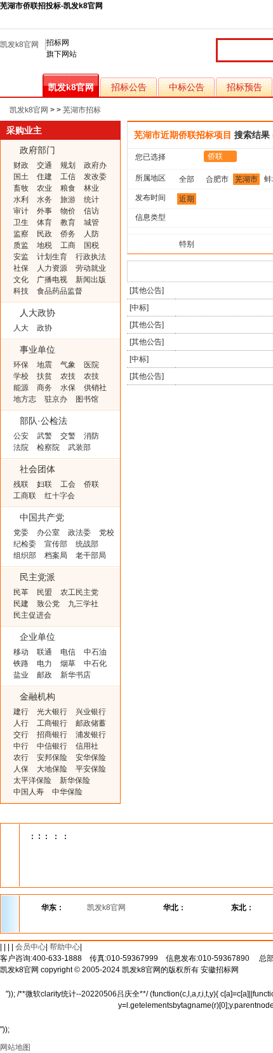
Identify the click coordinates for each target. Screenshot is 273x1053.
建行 (21, 711)
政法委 (79, 532)
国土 (21, 176)
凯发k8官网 (19, 44)
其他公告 (146, 290)
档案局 (55, 555)
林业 (91, 188)
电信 (68, 652)
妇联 (44, 484)
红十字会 (59, 495)
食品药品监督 (60, 291)
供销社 (95, 387)
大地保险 (52, 768)
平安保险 (91, 768)
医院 (91, 364)
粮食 (68, 188)
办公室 (48, 532)
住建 (44, 176)
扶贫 (44, 376)
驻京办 (55, 399)
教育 (68, 222)
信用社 (87, 746)
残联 (21, 484)
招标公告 (129, 87)
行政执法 (91, 256)
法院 (21, 447)
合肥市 (217, 179)
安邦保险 (52, 757)
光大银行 (52, 711)
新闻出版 (91, 279)
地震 (44, 364)
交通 (44, 165)
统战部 (87, 544)
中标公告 (186, 87)
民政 (44, 233)
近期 (186, 198)
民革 (21, 592)
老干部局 (91, 555)
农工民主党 (79, 592)
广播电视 (52, 279)
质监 (21, 245)
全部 (186, 179)
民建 (21, 603)
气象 (68, 364)
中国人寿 (28, 791)
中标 (139, 307)
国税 (91, 245)
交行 (21, 734)
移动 (21, 652)
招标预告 (244, 87)
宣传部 (55, 544)
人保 (21, 768)
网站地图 (15, 1047)
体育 (44, 222)
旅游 (68, 199)
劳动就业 (91, 268)
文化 (21, 279)
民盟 (44, 592)
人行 (21, 723)
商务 (44, 387)
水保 (68, 387)
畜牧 (21, 188)
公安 (21, 435)
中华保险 (67, 791)
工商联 (24, 495)
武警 (44, 435)
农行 (21, 757)
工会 (68, 484)
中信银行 (52, 746)
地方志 (24, 399)
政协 (44, 327)
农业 (44, 188)
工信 (68, 176)
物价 (68, 211)
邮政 (44, 674)
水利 (21, 199)
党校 (106, 532)
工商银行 (52, 723)
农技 (68, 376)
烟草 (68, 663)
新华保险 (75, 780)
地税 (44, 245)
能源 (21, 387)
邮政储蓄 (91, 723)
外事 (44, 211)
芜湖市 (246, 179)
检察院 (48, 447)
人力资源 (52, 268)
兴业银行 (91, 711)
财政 (21, 165)
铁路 (21, 663)
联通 (44, 652)
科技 (21, 291)
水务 (44, 199)
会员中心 (30, 946)
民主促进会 (32, 615)
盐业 (21, 674)
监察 (21, 233)
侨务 (68, 233)
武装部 (79, 447)
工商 (68, 245)
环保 (21, 364)
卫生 (21, 222)
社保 (21, 268)
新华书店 (75, 674)
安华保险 (91, 757)
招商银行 (52, 734)
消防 (91, 435)
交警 (68, 435)
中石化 (95, 663)
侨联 (91, 484)
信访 (91, 211)
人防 (91, 233)
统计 (91, 199)
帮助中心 (65, 946)
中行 (21, 746)
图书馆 (87, 399)
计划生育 (52, 256)
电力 (44, 663)
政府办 (95, 165)
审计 (21, 211)
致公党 (48, 603)
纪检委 (24, 544)
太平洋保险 (32, 780)
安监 (21, 256)
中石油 (95, 652)
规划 (68, 165)
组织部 (24, 555)
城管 (91, 222)
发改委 (95, 176)
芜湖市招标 (82, 109)
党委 (21, 532)
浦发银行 (91, 734)
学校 (21, 376)
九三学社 (83, 603)
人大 (21, 327)
